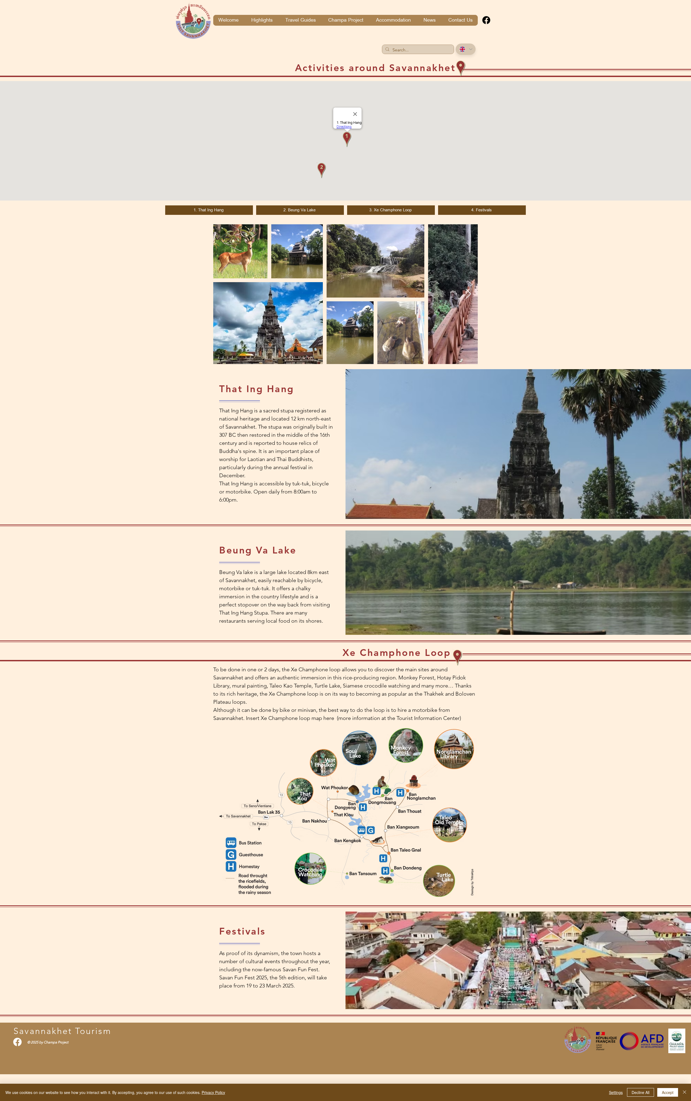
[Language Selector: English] (466, 49)
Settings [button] (616, 1092)
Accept (667, 1092)
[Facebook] (486, 20)
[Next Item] (468, 294)
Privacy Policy (213, 1092)
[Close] (684, 1092)
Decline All (640, 1092)
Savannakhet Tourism (62, 1031)
